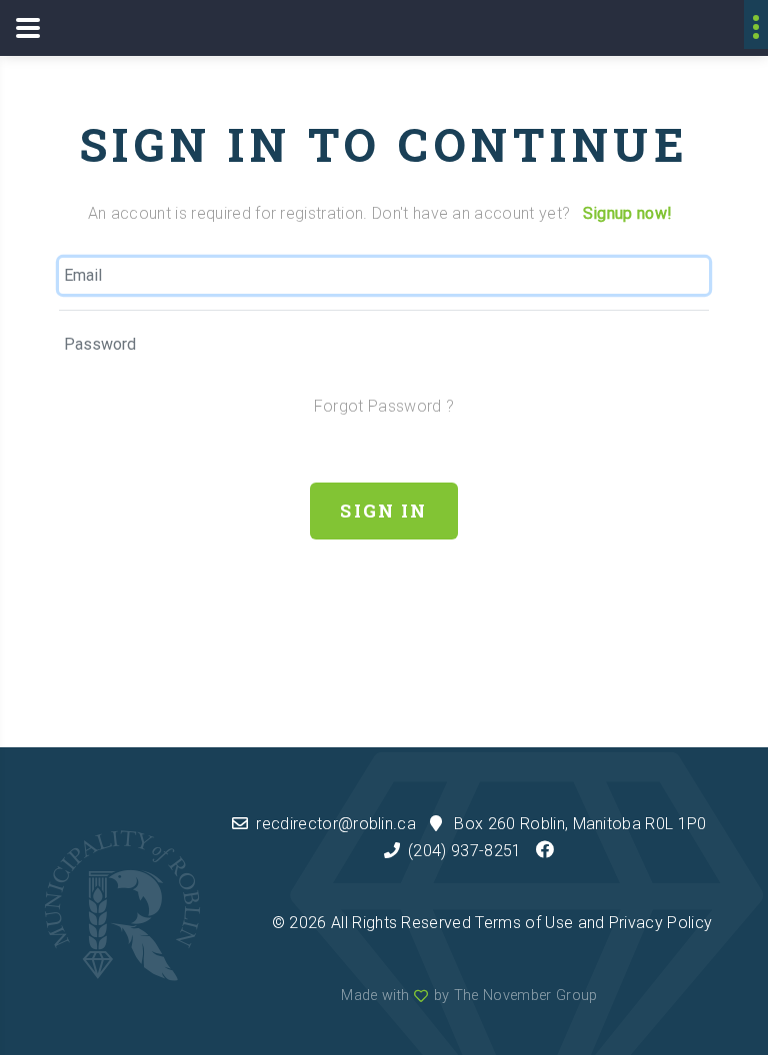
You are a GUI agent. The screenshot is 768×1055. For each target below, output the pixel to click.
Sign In (383, 511)
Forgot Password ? (384, 406)
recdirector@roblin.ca (336, 823)
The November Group (526, 995)
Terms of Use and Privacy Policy (593, 922)
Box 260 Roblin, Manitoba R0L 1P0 (580, 823)
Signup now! (628, 213)
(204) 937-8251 (464, 850)
